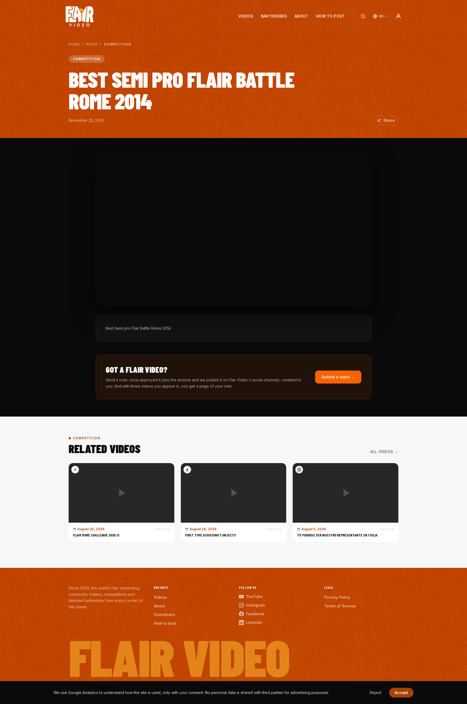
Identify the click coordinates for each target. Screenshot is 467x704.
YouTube (254, 596)
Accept (401, 692)
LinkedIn (254, 622)
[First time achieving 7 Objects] (233, 502)
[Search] (363, 16)
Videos (245, 16)
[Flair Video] (80, 16)
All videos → (384, 451)
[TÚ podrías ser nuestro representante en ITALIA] (345, 502)
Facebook (255, 613)
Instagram (255, 605)
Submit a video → (338, 377)
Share (389, 120)
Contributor (164, 614)
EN (381, 16)
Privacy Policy (337, 597)
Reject (376, 692)
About (301, 16)
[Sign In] (398, 16)
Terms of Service (340, 606)
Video (92, 44)
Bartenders (274, 16)
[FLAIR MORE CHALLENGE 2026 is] (121, 502)
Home (74, 44)
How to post (330, 16)
